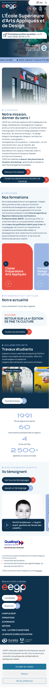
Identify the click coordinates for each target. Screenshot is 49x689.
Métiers (6, 626)
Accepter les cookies (24, 667)
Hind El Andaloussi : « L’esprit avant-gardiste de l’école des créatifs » (27, 525)
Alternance (8, 621)
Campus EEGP (9, 613)
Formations (8, 617)
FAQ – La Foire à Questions (15, 630)
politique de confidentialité (25, 656)
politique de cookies (11, 659)
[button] (5, 263)
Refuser (24, 674)
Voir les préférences (24, 681)
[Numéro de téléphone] (46, 3)
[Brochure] (40, 8)
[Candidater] (35, 8)
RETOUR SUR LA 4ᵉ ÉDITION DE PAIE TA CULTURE (24, 319)
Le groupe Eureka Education (17, 634)
